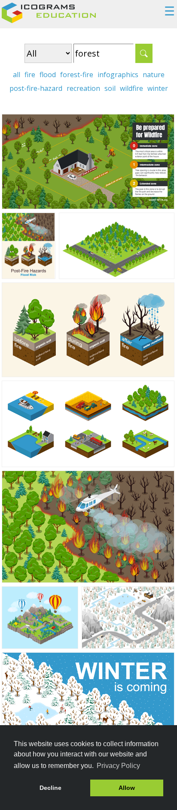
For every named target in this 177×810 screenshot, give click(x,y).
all (16, 74)
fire (29, 74)
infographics (118, 74)
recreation (83, 88)
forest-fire (76, 74)
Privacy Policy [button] (118, 765)
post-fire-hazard (35, 88)
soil (110, 88)
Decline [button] (50, 787)
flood (48, 74)
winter (157, 88)
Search (144, 53)
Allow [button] (127, 787)
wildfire (131, 88)
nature (154, 74)
